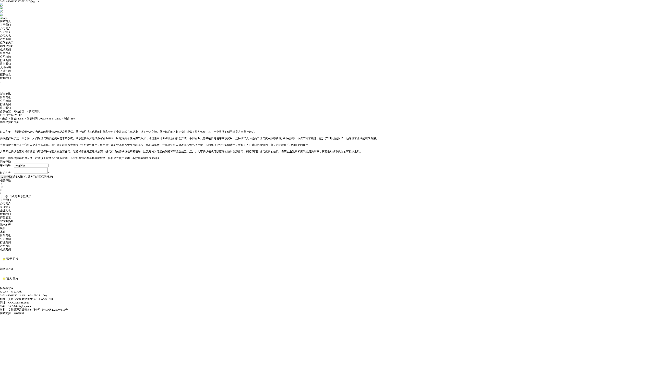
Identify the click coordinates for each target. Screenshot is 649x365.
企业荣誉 (5, 206)
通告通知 (5, 63)
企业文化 (5, 210)
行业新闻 (5, 60)
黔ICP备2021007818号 (55, 309)
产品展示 (5, 39)
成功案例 (5, 49)
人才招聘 (5, 67)
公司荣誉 (5, 31)
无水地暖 (5, 224)
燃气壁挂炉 (7, 46)
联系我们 (5, 78)
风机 (2, 228)
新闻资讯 (5, 53)
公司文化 (5, 35)
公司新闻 (5, 56)
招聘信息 (5, 74)
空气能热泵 (7, 42)
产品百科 (5, 246)
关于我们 (5, 24)
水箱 (2, 231)
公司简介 (5, 28)
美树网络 (19, 313)
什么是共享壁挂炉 (20, 196)
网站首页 (5, 21)
